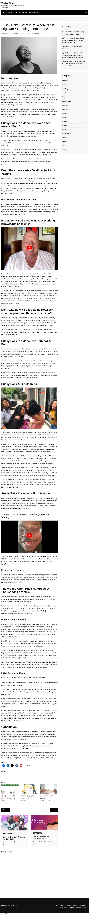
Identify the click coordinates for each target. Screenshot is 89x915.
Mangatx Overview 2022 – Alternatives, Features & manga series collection (8, 796)
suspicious (5, 325)
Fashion (64, 105)
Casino (64, 85)
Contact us (85, 910)
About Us (71, 907)
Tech (16, 12)
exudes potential (16, 508)
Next (53, 809)
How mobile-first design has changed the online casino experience (73, 33)
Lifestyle (65, 121)
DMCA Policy (62, 907)
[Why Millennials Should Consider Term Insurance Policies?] (48, 789)
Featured (65, 109)
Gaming (64, 113)
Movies (64, 125)
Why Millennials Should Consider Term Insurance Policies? (47, 796)
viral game (51, 734)
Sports (24, 12)
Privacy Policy (60, 905)
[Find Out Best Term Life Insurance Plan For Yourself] (29, 789)
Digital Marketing (67, 97)
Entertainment (36, 33)
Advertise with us (34, 12)
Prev (6, 809)
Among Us (35, 624)
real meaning (8, 102)
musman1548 (7, 33)
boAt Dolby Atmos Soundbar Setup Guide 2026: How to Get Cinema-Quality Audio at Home (73, 40)
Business (9, 12)
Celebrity (65, 89)
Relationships (66, 133)
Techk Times (8, 3)
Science (64, 137)
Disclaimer (83, 905)
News (64, 129)
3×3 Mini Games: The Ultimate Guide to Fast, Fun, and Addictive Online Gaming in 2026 (73, 64)
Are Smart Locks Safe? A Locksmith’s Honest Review (73, 48)
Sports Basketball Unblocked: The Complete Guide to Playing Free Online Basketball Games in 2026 (72, 55)
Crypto (64, 93)
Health (64, 117)
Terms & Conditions (72, 905)
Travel (64, 150)
